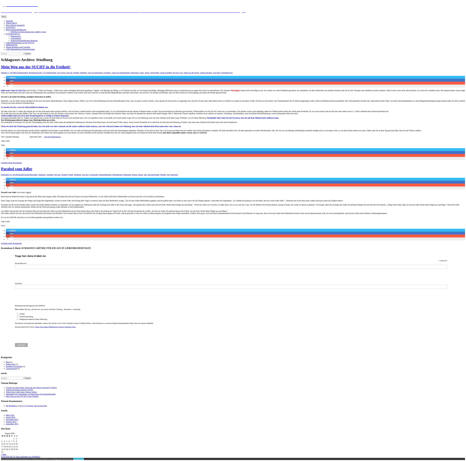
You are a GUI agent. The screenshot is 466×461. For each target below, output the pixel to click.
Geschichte (93, 175)
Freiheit (76, 73)
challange (42, 175)
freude (70, 175)
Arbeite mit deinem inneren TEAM (19, 390)
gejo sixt (85, 175)
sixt (168, 175)
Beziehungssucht (35, 73)
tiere (172, 175)
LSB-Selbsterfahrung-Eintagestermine (20, 49)
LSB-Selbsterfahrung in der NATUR (20, 43)
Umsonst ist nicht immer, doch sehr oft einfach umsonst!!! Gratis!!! (31, 388)
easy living (61, 73)
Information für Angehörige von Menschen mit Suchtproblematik (31, 394)
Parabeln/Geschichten (24, 175)
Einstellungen (78, 459)
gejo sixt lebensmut (95, 73)
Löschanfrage (16, 38)
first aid (69, 73)
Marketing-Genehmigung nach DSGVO (30, 306)
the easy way (178, 73)
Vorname (18, 283)
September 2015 (12, 424)
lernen (140, 175)
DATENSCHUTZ (13, 34)
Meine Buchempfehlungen (16, 30)
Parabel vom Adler (16, 169)
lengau (134, 175)
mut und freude (153, 175)
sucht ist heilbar (166, 73)
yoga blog (216, 73)
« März (3, 454)
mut (145, 175)
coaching (49, 175)
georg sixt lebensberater (121, 73)
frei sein (57, 175)
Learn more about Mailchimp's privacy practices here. (55, 327)
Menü (4, 17)
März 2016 (10, 415)
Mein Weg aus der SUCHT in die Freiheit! (36, 67)
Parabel (163, 175)
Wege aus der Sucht (191, 73)
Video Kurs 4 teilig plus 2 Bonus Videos (21, 392)
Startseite (9, 21)
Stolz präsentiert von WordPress (28, 457)
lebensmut (134, 73)
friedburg (83, 73)
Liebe (141, 73)
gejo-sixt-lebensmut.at (52, 137)
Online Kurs (10, 364)
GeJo (231, 73)
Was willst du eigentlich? (15, 25)
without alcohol (206, 73)
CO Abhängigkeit (49, 73)
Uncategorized (11, 369)
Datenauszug (16, 36)
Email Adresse (21, 263)
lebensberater (117, 175)
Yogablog (225, 73)
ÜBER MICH (11, 23)
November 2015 (12, 420)
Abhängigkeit (22, 73)
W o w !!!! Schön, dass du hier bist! (33, 406)
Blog (15, 73)
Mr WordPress (11, 406)
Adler (35, 175)
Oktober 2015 (11, 422)
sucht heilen (154, 73)
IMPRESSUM (11, 45)
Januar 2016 (10, 417)
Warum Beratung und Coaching (18, 47)
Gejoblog (107, 73)
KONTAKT (10, 27)
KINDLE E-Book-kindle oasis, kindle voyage (28, 32)
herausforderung (105, 175)
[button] (11, 78)
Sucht (147, 73)
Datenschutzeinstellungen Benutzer (24, 41)
